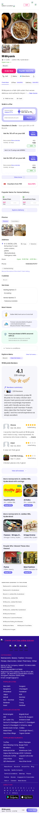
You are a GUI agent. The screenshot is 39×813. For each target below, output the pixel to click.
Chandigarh (23, 689)
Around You (25, 767)
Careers (13, 781)
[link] (11, 200)
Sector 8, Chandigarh (11, 722)
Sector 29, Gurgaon (26, 717)
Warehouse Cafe (25, 750)
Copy (24, 244)
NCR (20, 694)
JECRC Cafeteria (25, 753)
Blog (32, 767)
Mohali (5, 697)
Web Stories (22, 781)
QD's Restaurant (9, 761)
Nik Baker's (7, 748)
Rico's (21, 759)
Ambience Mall (24, 720)
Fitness (4, 661)
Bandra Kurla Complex (11, 728)
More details (15, 140)
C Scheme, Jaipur (25, 725)
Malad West (7, 731)
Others (15, 793)
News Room (8, 767)
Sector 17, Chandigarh (27, 722)
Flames (21, 748)
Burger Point (23, 745)
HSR (4, 717)
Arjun (12, 443)
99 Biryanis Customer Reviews (12, 618)
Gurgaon (22, 686)
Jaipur (5, 694)
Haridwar (22, 705)
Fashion (21, 658)
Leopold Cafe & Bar (26, 756)
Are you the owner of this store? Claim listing (16, 271)
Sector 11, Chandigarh (11, 725)
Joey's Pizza (7, 759)
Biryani (5, 280)
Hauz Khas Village (9, 733)
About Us (17, 767)
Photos (5, 221)
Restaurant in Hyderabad (11, 590)
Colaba (21, 728)
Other (34, 661)
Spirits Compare (17, 770)
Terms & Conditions (10, 774)
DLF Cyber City (8, 720)
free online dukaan (25, 640)
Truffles (6, 742)
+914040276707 (31, 264)
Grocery (28, 658)
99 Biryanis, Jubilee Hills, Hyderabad (14, 610)
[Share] (34, 76)
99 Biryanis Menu (8, 625)
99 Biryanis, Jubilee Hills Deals (12, 602)
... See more (32, 93)
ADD (32, 146)
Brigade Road (24, 714)
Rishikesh (6, 703)
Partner (6, 777)
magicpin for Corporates (25, 777)
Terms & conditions (12, 348)
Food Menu (15, 221)
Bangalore (7, 689)
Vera (5, 781)
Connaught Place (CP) (27, 731)
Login (26, 5)
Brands (13, 777)
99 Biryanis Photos (9, 606)
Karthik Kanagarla (17, 456)
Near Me (7, 770)
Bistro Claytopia (24, 742)
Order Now (9, 71)
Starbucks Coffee (9, 756)
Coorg (21, 703)
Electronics (12, 661)
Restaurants (6, 658)
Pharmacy (27, 661)
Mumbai (22, 697)
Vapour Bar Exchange (11, 753)
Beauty (14, 658)
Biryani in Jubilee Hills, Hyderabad (13, 594)
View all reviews (18, 471)
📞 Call (5, 76)
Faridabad (22, 692)
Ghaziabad (7, 692)
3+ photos (31, 41)
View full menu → (31, 354)
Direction (33, 244)
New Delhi (6, 686)
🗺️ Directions (25, 76)
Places (28, 774)
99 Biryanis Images (9, 629)
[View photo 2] (6, 49)
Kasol (5, 705)
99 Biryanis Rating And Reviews (13, 621)
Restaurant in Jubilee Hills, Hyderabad (15, 586)
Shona (13, 425)
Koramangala (8, 714)
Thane (21, 700)
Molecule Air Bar (9, 750)
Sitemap (22, 774)
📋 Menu (14, 76)
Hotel (19, 661)
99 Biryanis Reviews (9, 614)
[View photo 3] (15, 49)
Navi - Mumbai (8, 700)
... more (32, 437)
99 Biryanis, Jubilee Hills (10, 598)
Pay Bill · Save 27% (26, 71)
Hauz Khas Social (25, 761)
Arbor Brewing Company (11, 745)
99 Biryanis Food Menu (24, 625)
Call (23, 810)
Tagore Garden (24, 733)
